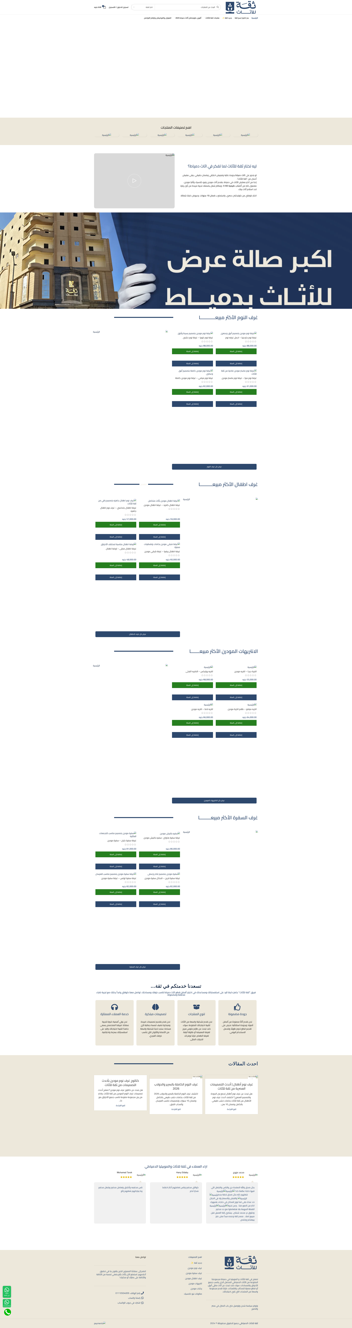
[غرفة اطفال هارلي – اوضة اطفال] (115, 544)
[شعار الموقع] (241, 7)
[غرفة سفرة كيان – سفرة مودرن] (115, 835)
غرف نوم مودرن (195, 1268)
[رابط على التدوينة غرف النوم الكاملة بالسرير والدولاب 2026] (176, 1077)
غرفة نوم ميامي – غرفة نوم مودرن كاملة (194, 378)
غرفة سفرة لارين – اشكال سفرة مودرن (162, 878)
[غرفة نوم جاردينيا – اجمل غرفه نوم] (236, 333)
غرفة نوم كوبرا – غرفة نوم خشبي (198, 337)
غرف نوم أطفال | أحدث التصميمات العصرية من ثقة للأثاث (231, 1086)
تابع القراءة (231, 1109)
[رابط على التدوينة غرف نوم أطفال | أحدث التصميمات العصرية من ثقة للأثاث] (231, 1077)
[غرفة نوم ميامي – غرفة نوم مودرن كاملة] (192, 372)
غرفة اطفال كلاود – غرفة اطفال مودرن (162, 505)
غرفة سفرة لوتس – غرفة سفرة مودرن (118, 878)
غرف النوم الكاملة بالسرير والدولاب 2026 (176, 1086)
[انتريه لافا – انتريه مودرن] (192, 704)
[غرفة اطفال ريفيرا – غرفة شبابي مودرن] (159, 546)
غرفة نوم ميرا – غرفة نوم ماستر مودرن (239, 378)
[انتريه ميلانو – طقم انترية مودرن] (236, 704)
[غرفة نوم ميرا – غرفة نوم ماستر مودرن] (236, 372)
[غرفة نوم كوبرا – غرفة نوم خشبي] (192, 333)
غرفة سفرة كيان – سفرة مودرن (121, 840)
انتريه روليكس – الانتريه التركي (199, 671)
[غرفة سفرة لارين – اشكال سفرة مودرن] (159, 873)
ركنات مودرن (196, 1288)
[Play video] (134, 180)
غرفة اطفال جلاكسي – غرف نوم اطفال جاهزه (118, 509)
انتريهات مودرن (195, 1283)
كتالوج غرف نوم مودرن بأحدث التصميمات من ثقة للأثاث (120, 1083)
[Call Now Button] (7, 1312)
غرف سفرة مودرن (194, 1273)
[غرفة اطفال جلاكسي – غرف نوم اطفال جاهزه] (115, 502)
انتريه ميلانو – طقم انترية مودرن (242, 709)
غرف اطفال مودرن (193, 1278)
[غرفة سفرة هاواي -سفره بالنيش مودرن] (159, 833)
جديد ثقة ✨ (196, 1262)
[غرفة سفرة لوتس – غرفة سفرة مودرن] (115, 873)
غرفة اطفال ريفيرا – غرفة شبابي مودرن (162, 551)
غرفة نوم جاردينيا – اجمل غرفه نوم (241, 337)
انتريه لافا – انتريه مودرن (202, 709)
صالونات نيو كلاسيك (193, 1293)
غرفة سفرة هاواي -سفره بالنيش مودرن (162, 838)
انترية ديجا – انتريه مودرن (245, 671)
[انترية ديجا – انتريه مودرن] (236, 667)
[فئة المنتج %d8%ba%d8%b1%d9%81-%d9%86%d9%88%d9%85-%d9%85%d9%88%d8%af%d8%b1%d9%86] (189, 135)
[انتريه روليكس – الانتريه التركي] (192, 667)
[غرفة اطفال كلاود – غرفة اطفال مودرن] (159, 500)
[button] (236, 351)
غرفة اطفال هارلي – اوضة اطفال (121, 549)
